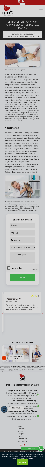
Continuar (22, 462)
